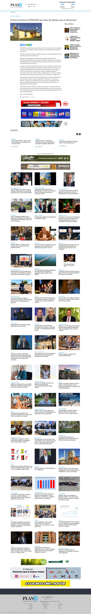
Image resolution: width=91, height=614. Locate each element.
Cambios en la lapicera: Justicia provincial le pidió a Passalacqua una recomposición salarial (20, 440)
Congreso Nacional (45, 603)
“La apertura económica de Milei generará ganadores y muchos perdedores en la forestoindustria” (69, 192)
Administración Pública (28, 603)
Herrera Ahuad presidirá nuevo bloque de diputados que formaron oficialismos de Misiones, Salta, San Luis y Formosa (21, 219)
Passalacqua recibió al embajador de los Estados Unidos (45, 217)
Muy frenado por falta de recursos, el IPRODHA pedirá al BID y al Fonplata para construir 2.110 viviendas (69, 247)
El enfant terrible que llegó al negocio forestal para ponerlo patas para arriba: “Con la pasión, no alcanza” (21, 300)
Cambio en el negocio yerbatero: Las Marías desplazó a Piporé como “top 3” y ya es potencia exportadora (21, 467)
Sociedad (45, 608)
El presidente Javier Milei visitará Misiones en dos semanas (20, 325)
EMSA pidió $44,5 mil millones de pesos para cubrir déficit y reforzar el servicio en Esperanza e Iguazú (21, 273)
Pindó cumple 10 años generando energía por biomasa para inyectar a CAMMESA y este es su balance (69, 470)
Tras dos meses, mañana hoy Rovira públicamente (67, 354)
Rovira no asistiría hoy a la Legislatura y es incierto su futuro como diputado (69, 551)
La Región (30, 605)
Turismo (60, 608)
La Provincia (60, 604)
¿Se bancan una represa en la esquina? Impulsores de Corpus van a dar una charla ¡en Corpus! (21, 414)
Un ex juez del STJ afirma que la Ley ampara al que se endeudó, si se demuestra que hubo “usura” (45, 246)
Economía (30, 604)
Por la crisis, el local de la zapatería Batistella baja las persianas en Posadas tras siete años (45, 355)
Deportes (60, 603)
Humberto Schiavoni (66, 145)
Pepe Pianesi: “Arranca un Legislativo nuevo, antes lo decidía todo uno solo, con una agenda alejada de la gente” (45, 550)
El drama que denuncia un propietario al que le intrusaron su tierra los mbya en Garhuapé (69, 438)
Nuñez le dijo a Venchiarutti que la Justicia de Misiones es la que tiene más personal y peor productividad (21, 191)
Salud (59, 607)
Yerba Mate (30, 609)
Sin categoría (30, 608)
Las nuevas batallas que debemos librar (69, 142)
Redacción (16, 145)
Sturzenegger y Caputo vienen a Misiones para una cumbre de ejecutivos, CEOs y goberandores (68, 412)
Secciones (13, 12)
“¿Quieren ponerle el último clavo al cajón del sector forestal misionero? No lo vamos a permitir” (69, 273)
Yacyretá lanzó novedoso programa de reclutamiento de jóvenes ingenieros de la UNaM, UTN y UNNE (45, 272)
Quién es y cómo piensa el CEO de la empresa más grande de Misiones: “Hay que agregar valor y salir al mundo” (69, 328)
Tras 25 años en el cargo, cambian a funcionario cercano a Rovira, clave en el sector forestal (69, 299)
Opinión (45, 606)
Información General (45, 604)
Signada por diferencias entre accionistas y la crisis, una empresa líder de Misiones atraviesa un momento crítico (45, 191)
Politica (45, 607)
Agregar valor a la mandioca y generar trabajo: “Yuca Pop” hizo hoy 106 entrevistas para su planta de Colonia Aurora (69, 498)
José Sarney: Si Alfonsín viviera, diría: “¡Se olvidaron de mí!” (20, 142)
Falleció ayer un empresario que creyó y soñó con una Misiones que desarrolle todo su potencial (45, 412)
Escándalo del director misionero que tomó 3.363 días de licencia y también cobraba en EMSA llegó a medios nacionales (21, 524)
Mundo (31, 606)
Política (31, 607)
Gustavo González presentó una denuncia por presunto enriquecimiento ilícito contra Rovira (44, 385)
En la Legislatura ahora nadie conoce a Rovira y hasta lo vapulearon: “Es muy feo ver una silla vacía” (44, 524)
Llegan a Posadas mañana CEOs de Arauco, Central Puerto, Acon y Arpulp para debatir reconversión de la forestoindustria (69, 386)
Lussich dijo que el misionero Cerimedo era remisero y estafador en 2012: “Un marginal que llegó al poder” (45, 328)
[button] (80, 134)
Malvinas (45, 605)
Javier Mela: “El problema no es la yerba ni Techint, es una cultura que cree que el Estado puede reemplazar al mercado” (45, 142)
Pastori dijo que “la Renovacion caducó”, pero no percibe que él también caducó (20, 246)
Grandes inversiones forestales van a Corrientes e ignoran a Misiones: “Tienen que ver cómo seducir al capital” (45, 300)
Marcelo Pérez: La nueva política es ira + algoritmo (45, 468)
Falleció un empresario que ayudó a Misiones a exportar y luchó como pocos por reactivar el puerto (21, 385)
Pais (59, 606)
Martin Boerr (31, 4)
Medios (59, 605)
